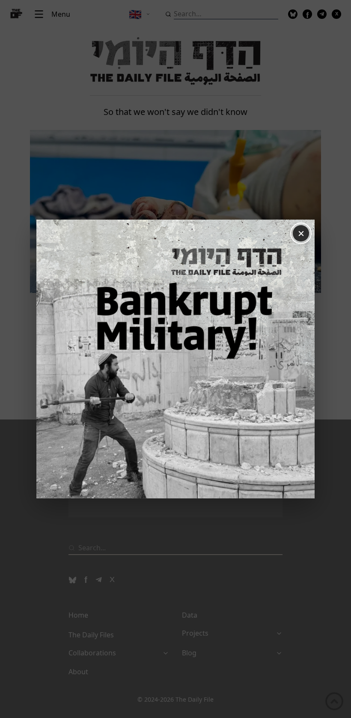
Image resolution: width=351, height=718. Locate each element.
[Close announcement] (300, 233)
